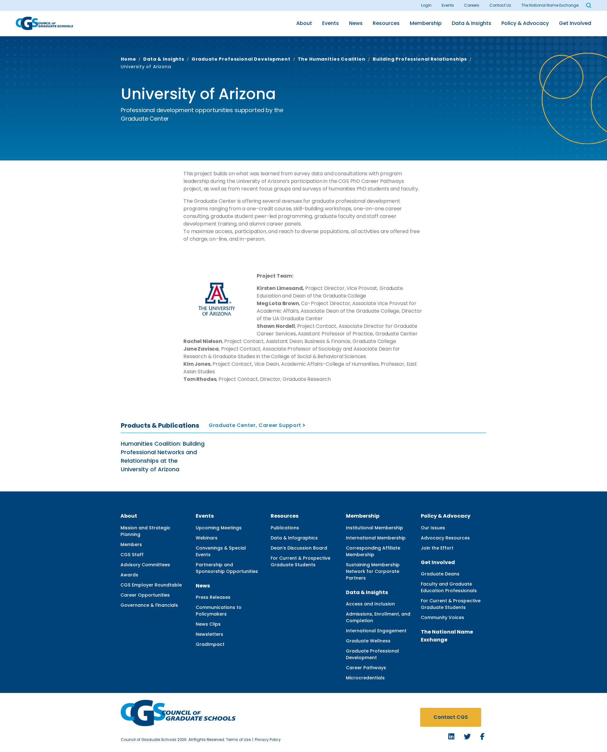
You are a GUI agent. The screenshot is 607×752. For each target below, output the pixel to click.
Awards (129, 575)
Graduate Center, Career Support (255, 425)
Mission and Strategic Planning (145, 531)
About (304, 23)
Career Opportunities (145, 595)
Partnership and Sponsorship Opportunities (227, 568)
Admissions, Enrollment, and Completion (378, 617)
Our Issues (433, 528)
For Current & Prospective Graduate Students (300, 561)
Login (426, 5)
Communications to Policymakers (219, 610)
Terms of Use (238, 739)
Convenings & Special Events (221, 551)
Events (448, 5)
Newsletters (209, 634)
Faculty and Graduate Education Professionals (449, 587)
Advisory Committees (145, 565)
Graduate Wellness (368, 641)
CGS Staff (132, 554)
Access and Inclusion (370, 604)
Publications (285, 528)
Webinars (207, 538)
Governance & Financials (149, 605)
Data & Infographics (294, 538)
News (356, 23)
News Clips (208, 624)
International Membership (376, 538)
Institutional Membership (374, 528)
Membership (426, 23)
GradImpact (210, 644)
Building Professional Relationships (420, 59)
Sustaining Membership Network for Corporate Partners (373, 571)
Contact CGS (450, 717)
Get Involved (575, 23)
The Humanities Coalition (331, 59)
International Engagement (376, 631)
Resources (386, 23)
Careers (471, 5)
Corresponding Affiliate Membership (373, 551)
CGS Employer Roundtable (151, 585)
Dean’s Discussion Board (299, 548)
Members (131, 544)
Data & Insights (471, 23)
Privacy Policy (268, 739)
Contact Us (500, 5)
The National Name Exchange (550, 5)
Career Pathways (366, 668)
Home (128, 59)
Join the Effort (437, 548)
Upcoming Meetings (219, 528)
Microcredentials (365, 678)
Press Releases (213, 597)
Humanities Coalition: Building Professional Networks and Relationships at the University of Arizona (163, 456)
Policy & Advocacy (525, 23)
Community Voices (442, 617)
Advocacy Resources (445, 538)
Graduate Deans (440, 574)
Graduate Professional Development (241, 59)
